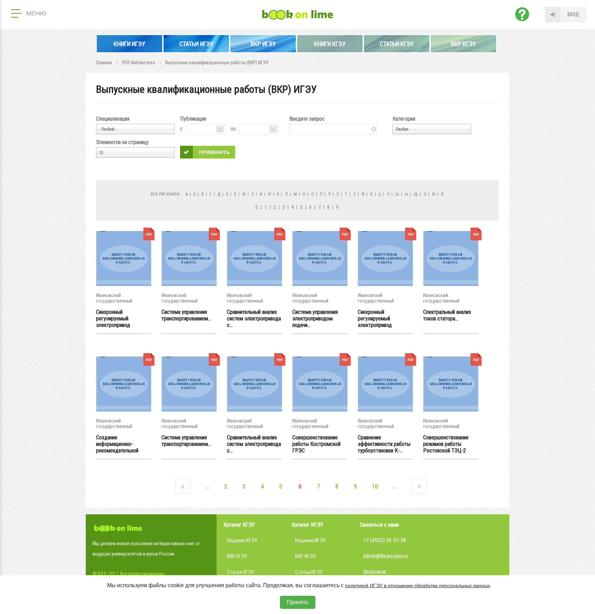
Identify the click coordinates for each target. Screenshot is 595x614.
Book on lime (297, 15)
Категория (404, 119)
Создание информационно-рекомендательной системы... (117, 443)
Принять (298, 602)
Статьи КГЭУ (397, 43)
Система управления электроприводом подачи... (315, 318)
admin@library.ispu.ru (385, 556)
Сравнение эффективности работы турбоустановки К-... (384, 443)
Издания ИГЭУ (310, 540)
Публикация (193, 119)
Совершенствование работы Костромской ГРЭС (316, 443)
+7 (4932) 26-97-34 (384, 540)
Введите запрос (307, 119)
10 (375, 486)
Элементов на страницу (122, 142)
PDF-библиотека (138, 62)
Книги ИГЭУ (129, 43)
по (233, 128)
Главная (104, 62)
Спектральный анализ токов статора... (447, 315)
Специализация (112, 119)
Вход (573, 14)
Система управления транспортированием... (186, 315)
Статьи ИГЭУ (196, 43)
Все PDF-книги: (165, 194)
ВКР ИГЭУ (263, 43)
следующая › (419, 486)
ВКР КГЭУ (463, 43)
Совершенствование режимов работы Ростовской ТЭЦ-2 (446, 443)
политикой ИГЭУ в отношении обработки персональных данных (417, 585)
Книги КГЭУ (330, 43)
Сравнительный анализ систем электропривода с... (254, 318)
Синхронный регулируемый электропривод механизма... (113, 318)
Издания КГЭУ (242, 540)
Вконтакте (374, 572)
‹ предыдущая (183, 486)
